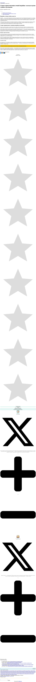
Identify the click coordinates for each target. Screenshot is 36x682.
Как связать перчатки (5, 672)
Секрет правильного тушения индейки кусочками (9, 13)
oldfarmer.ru (20, 681)
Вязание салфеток (30, 670)
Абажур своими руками (3, 670)
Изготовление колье (23, 671)
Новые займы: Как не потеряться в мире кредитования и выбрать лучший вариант (20, 666)
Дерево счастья (18, 671)
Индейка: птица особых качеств (7, 12)
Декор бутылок (11, 671)
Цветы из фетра (5, 674)
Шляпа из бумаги (14, 674)
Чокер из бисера (10, 674)
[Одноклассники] (2, 52)
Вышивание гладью (21, 670)
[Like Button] (0, 51)
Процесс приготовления (6, 14)
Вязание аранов (26, 670)
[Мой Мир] (3, 52)
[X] (4, 52)
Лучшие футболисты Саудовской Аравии (16, 661)
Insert (9, 680)
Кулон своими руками (30, 672)
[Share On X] (18, 449)
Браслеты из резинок (9, 670)
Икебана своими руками (29, 671)
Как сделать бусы (20, 672)
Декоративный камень (6, 671)
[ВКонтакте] (0, 52)
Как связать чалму (15, 672)
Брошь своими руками (15, 670)
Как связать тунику (10, 672)
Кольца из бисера (25, 672)
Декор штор (14, 671)
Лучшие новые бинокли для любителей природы (14, 662)
